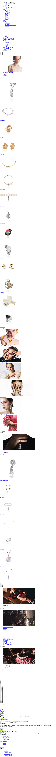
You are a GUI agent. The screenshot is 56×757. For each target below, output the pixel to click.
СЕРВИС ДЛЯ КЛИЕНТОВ (8, 47)
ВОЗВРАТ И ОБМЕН (7, 49)
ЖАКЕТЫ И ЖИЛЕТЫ (7, 634)
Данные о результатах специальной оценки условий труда (36, 733)
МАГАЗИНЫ (5, 44)
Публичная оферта (3, 733)
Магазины (4, 743)
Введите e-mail (13, 722)
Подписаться (3, 723)
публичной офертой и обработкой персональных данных (26, 725)
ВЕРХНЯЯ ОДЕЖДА (7, 636)
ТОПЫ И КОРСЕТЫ (7, 633)
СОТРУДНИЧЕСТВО (7, 48)
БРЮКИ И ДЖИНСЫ (7, 640)
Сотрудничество (6, 738)
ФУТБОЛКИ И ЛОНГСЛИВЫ (8, 635)
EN (5, 50)
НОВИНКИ (5, 628)
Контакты (4, 744)
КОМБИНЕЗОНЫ (6, 638)
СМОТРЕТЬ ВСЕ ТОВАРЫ (8, 627)
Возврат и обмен (6, 739)
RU (3, 50)
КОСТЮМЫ (5, 641)
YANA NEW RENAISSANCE (8, 666)
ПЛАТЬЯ (4, 629)
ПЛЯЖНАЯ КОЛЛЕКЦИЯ (8, 644)
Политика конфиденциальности (14, 733)
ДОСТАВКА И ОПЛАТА (7, 46)
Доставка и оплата (6, 736)
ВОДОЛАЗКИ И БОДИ (7, 637)
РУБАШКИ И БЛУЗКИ (7, 630)
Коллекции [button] (2, 328)
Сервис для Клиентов (7, 737)
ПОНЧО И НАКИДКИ (7, 642)
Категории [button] (2, 77)
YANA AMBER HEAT (7, 665)
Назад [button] (1, 52)
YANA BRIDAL (6, 667)
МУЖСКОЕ (5, 643)
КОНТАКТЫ (5, 45)
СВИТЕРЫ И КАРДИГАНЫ (8, 639)
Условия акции (22, 733)
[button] (28, 709)
